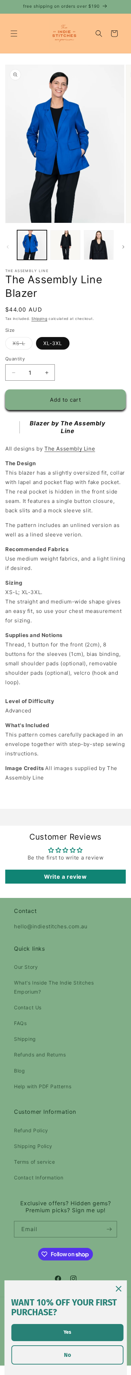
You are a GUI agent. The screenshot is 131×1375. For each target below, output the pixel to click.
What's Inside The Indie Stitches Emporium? (54, 987)
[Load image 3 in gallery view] (99, 245)
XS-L (22, 345)
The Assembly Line (69, 448)
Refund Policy (31, 1130)
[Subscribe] (109, 1229)
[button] (14, 33)
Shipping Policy (33, 1146)
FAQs (20, 1023)
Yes (67, 1332)
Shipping (39, 318)
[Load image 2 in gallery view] (65, 245)
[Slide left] (7, 247)
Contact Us (28, 1007)
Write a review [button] (65, 876)
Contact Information (38, 1177)
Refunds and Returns (40, 1055)
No (67, 1355)
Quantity (15, 358)
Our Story (26, 967)
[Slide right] (123, 247)
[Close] (118, 1288)
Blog (19, 1071)
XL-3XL (52, 343)
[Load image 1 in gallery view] (32, 245)
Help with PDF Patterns (42, 1086)
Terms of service (34, 1162)
